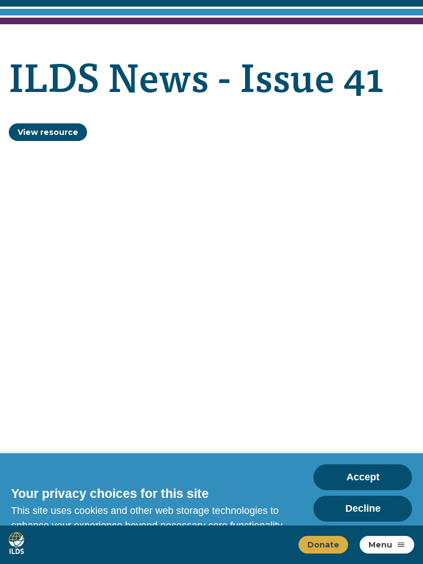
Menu (380, 545)
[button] (401, 544)
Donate (323, 545)
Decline (363, 508)
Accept (362, 476)
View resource (48, 132)
